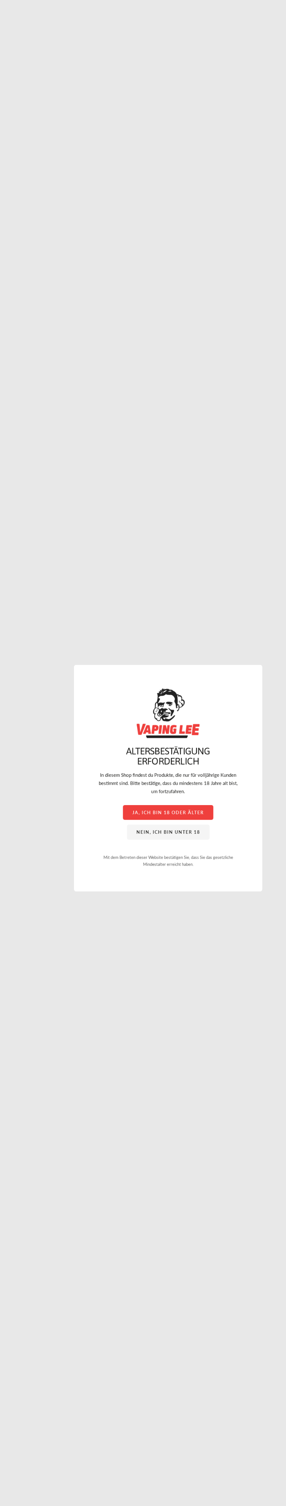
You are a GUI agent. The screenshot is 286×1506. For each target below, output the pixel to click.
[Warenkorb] (276, 22)
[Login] (262, 21)
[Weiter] (277, 345)
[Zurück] (9, 345)
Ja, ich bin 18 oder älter (168, 812)
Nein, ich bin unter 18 (168, 832)
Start (10, 48)
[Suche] (23, 22)
